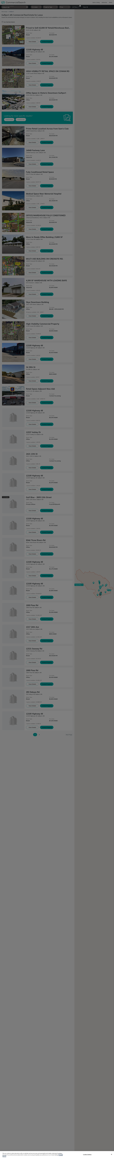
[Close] (111, 1154)
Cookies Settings (87, 1154)
